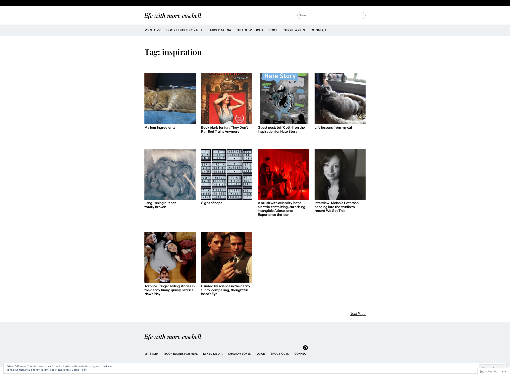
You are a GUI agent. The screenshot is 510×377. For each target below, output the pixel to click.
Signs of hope (212, 203)
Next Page (358, 314)
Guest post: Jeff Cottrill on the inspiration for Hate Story (281, 129)
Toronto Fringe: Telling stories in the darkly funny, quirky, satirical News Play (169, 290)
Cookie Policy (79, 369)
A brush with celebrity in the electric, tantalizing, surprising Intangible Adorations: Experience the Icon (281, 209)
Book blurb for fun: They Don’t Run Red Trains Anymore (224, 129)
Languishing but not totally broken (160, 205)
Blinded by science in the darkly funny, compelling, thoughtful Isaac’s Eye (225, 290)
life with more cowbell (172, 15)
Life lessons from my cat (333, 127)
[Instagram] (305, 347)
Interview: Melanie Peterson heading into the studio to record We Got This (337, 207)
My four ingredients (159, 127)
